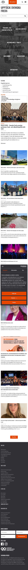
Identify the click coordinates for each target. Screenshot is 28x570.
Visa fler (3, 94)
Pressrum (3, 460)
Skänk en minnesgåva (5, 499)
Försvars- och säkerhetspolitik (7, 480)
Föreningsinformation (5, 454)
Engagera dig (4, 508)
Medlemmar (5, 86)
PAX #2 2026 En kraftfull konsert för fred (9, 261)
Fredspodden (4, 485)
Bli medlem (3, 493)
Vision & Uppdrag (4, 451)
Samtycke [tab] (5, 270)
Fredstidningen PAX (5, 483)
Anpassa (13, 298)
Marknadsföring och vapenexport (10, 92)
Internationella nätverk (6, 452)
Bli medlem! (13, 2)
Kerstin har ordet (6, 90)
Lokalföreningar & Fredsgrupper (8, 523)
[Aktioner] (14, 96)
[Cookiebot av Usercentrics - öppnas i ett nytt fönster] (20, 266)
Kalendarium (3, 515)
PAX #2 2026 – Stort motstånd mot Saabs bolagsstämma (12, 198)
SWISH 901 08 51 (4, 504)
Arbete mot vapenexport (6, 469)
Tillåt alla (14, 293)
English (2, 457)
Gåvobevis (3, 497)
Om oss (2, 445)
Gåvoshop (3, 496)
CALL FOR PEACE (4, 514)
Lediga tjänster (4, 455)
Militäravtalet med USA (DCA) (7, 474)
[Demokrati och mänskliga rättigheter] (14, 99)
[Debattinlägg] (14, 98)
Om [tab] (23, 270)
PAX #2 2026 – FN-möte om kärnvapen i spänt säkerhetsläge (13, 167)
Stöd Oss (3, 489)
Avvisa (14, 302)
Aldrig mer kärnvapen (5, 512)
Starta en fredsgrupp (5, 520)
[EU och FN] (14, 100)
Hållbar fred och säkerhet (6, 479)
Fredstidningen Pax (7, 85)
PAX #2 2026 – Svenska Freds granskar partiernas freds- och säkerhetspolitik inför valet (13, 127)
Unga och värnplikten (5, 482)
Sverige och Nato (4, 472)
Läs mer (3, 143)
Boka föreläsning (4, 519)
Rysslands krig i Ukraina (6, 476)
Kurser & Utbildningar (5, 517)
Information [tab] (14, 270)
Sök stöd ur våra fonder (6, 522)
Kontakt (2, 459)
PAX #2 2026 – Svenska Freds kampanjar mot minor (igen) (12, 230)
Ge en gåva (3, 494)
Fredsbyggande (6, 88)
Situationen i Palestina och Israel (8, 477)
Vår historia (3, 449)
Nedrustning (3, 471)
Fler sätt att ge (4, 502)
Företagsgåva (4, 500)
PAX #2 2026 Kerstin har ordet (7, 323)
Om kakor (3, 462)
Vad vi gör (3, 465)
